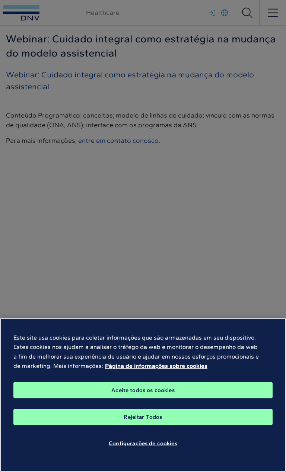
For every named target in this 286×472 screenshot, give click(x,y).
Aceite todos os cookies (142, 390)
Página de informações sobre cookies (156, 365)
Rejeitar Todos (143, 417)
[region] (143, 395)
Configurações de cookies (143, 443)
